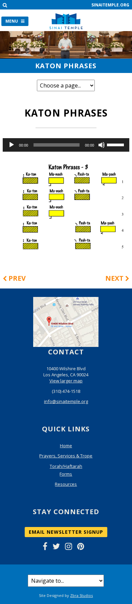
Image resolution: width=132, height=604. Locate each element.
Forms (66, 474)
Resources (66, 484)
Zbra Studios (81, 595)
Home (66, 446)
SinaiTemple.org (110, 5)
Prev (16, 278)
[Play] (11, 145)
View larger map (66, 381)
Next (115, 278)
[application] (66, 145)
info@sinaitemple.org (66, 401)
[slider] (116, 144)
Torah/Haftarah (66, 466)
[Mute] (101, 145)
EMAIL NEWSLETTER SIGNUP (66, 532)
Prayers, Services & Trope (65, 456)
